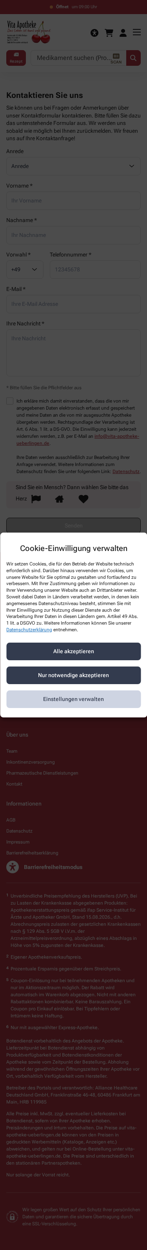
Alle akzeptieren (73, 651)
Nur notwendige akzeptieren (73, 675)
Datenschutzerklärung (29, 629)
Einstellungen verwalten (73, 699)
